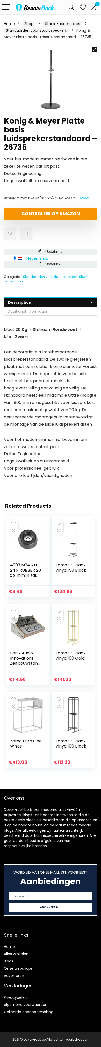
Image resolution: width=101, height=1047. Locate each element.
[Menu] (6, 7)
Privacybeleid (16, 997)
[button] (94, 49)
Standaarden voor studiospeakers (36, 30)
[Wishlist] (83, 7)
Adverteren (14, 975)
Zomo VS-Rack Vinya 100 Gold (70, 655)
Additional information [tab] (28, 311)
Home (9, 23)
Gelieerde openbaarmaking (28, 1011)
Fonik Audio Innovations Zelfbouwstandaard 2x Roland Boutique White (25, 663)
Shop (28, 23)
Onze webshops (18, 968)
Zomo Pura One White (26, 743)
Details (84, 198)
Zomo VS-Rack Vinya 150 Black (70, 567)
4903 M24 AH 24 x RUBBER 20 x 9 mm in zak (25, 570)
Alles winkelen (16, 953)
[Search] (71, 7)
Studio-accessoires (62, 23)
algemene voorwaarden (25, 1004)
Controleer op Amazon (50, 213)
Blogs (8, 961)
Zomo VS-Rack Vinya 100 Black (70, 743)
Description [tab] (19, 302)
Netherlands (37, 258)
